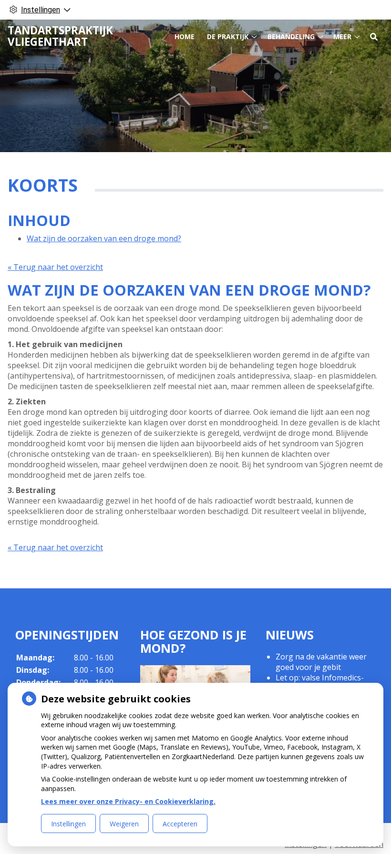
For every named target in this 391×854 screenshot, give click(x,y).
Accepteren (180, 823)
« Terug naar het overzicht (55, 267)
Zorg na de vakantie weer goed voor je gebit (321, 661)
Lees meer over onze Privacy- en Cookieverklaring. (128, 801)
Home (185, 36)
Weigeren (124, 823)
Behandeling (291, 36)
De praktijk (227, 36)
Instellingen (68, 823)
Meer (342, 36)
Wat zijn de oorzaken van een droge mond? (104, 238)
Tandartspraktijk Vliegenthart (60, 36)
